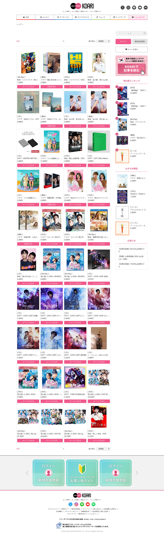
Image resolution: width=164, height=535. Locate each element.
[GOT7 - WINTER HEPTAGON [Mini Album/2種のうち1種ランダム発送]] (28, 141)
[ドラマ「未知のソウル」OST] (28, 102)
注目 (27, 17)
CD (19, 116)
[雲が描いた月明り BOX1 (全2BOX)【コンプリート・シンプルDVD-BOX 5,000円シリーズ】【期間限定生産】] (28, 377)
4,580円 (91, 82)
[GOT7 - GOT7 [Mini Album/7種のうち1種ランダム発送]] (99, 141)
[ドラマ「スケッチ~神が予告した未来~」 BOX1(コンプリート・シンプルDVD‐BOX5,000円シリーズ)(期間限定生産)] (52, 220)
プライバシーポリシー (71, 511)
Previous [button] (27, 472)
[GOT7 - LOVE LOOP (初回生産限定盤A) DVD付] (99, 259)
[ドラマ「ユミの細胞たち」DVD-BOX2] (52, 141)
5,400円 (20, 279)
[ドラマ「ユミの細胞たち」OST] (28, 181)
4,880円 (20, 122)
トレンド (102, 17)
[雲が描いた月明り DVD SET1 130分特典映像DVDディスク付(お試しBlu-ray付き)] (52, 417)
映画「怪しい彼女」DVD (97, 434)
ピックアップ (121, 17)
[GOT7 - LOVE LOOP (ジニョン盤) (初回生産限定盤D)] (75, 299)
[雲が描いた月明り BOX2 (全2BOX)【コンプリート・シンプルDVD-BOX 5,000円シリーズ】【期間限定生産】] (52, 377)
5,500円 (43, 240)
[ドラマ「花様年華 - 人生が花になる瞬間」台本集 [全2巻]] (28, 220)
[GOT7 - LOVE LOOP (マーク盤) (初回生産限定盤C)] (52, 299)
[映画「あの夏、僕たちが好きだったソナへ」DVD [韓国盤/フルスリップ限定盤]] (99, 63)
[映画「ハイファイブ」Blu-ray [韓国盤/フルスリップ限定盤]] (28, 63)
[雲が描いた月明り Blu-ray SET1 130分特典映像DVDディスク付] (75, 417)
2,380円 (43, 82)
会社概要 (59, 511)
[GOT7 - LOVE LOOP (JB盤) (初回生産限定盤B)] (28, 299)
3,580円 (67, 161)
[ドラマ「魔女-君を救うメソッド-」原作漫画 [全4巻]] (52, 63)
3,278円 (91, 240)
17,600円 (44, 161)
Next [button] (137, 472)
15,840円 (67, 200)
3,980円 (67, 82)
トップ (18, 24)
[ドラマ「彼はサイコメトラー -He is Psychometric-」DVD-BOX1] (75, 181)
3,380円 (20, 161)
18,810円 (91, 397)
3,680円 (67, 122)
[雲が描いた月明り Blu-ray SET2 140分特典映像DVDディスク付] (28, 417)
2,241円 (67, 358)
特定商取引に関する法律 (100, 511)
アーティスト (65, 17)
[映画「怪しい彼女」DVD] (99, 417)
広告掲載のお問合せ (110, 509)
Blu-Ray (21, 77)
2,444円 (20, 318)
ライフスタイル (83, 17)
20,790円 (20, 436)
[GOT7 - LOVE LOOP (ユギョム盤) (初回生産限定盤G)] (52, 338)
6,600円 (43, 279)
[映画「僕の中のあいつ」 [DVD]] (28, 259)
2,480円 (20, 240)
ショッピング (139, 17)
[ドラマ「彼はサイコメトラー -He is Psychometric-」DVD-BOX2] (99, 181)
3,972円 (91, 279)
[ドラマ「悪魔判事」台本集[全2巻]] (52, 181)
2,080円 (91, 358)
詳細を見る (52, 87)
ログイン (123, 41)
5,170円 (91, 436)
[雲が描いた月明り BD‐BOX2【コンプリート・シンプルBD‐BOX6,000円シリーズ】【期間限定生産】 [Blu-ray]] (75, 259)
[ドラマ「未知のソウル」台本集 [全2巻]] (52, 102)
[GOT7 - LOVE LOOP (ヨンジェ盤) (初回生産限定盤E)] (99, 299)
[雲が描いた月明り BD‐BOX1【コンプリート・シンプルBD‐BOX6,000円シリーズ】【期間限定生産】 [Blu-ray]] (52, 259)
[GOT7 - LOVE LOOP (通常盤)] (75, 338)
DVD (67, 77)
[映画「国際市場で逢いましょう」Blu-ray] (99, 220)
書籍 (43, 77)
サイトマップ (71, 514)
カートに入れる (28, 87)
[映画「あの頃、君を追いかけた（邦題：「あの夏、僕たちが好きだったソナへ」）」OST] (75, 102)
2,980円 (91, 161)
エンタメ (46, 17)
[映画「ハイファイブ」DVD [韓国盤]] (75, 63)
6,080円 (43, 122)
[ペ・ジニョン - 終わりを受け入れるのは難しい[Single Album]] (99, 338)
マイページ (86, 509)
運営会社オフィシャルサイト (87, 514)
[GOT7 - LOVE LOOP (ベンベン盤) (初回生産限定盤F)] (28, 338)
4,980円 (43, 200)
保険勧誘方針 (85, 511)
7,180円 (20, 82)
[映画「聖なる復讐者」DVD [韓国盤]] (75, 141)
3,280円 (20, 200)
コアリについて (53, 509)
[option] (48, 472)
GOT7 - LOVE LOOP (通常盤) (75, 355)
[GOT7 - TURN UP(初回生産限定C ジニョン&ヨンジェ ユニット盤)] (75, 377)
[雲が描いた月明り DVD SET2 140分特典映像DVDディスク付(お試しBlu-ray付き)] (99, 377)
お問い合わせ (96, 509)
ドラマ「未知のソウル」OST (28, 119)
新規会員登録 (140, 41)
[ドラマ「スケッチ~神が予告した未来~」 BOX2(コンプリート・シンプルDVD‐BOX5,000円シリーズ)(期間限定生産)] (75, 220)
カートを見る (133, 49)
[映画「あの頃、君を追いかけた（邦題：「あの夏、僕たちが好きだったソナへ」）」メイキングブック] (99, 102)
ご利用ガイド (64, 509)
